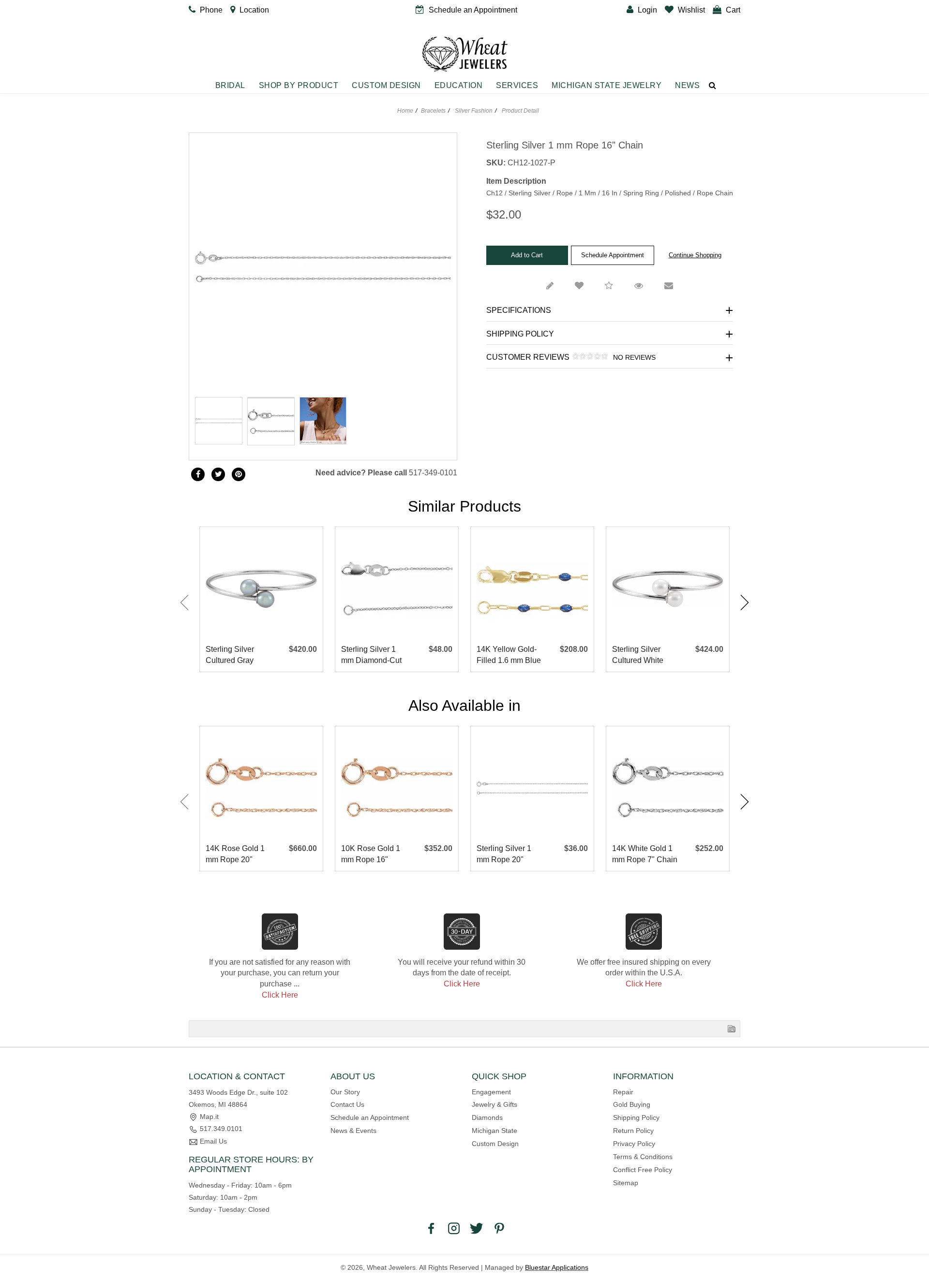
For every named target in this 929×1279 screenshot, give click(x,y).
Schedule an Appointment (369, 1117)
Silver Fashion (474, 110)
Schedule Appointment (612, 255)
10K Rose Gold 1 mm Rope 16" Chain (370, 854)
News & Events (353, 1130)
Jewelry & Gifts (494, 1104)
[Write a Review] (550, 286)
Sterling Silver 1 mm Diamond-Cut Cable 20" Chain (371, 655)
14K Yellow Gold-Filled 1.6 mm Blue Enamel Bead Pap (509, 655)
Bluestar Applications (556, 1267)
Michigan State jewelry (606, 85)
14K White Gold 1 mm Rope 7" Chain (644, 854)
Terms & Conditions (643, 1157)
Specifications (518, 310)
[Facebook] (198, 474)
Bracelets (433, 110)
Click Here (280, 995)
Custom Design (386, 85)
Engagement (491, 1092)
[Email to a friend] (668, 286)
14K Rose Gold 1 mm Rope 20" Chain (235, 854)
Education (459, 85)
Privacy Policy (634, 1143)
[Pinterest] (499, 1228)
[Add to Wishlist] (579, 286)
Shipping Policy (520, 334)
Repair (623, 1092)
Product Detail (519, 110)
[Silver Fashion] (271, 397)
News (687, 85)
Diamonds (487, 1117)
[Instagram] (454, 1228)
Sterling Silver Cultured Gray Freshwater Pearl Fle (235, 655)
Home (405, 110)
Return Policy (633, 1130)
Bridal (230, 85)
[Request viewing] (638, 286)
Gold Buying (631, 1104)
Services (517, 85)
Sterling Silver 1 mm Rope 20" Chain (504, 854)
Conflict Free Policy (642, 1170)
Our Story (345, 1092)
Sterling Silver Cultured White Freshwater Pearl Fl (641, 655)
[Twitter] (218, 474)
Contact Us (347, 1104)
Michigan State (494, 1130)
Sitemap (625, 1183)
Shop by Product (299, 85)
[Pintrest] (238, 474)
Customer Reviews (571, 357)
